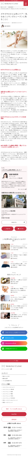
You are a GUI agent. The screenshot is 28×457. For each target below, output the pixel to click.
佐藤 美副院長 (10, 7)
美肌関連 (12, 295)
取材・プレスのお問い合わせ (14, 409)
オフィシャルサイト (6, 369)
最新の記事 (5, 378)
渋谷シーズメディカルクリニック (10, 400)
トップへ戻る (14, 361)
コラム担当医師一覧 (7, 380)
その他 (12, 244)
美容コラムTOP (3, 7)
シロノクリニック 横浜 (8, 393)
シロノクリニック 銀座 (8, 391)
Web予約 (14, 414)
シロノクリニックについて (9, 387)
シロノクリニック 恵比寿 (8, 389)
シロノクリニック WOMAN (9, 398)
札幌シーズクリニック (8, 402)
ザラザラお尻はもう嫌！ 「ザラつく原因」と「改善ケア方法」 (19, 264)
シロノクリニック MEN (8, 396)
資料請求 (14, 419)
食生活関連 (13, 278)
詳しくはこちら (21, 189)
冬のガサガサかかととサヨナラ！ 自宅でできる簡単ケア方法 (19, 247)
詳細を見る (14, 222)
